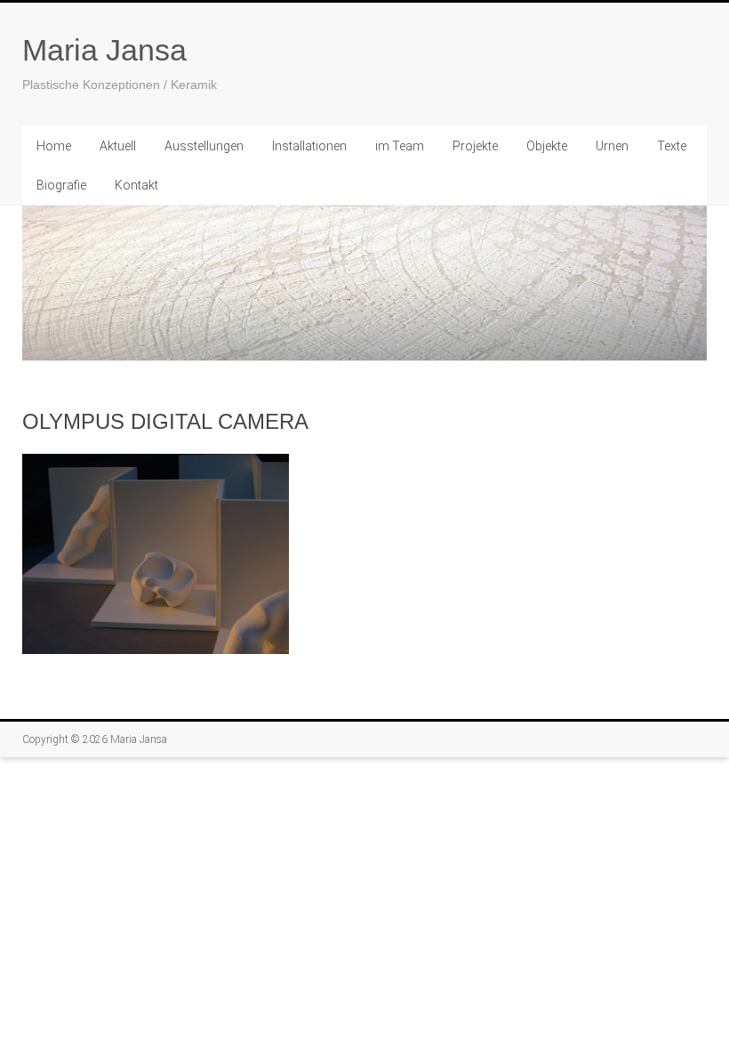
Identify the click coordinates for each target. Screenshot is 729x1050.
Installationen (309, 146)
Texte (671, 146)
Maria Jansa (104, 50)
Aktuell (118, 146)
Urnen (612, 146)
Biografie (61, 185)
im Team (399, 146)
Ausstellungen (204, 146)
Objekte (546, 146)
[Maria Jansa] (364, 283)
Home (53, 146)
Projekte (475, 146)
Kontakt (136, 185)
